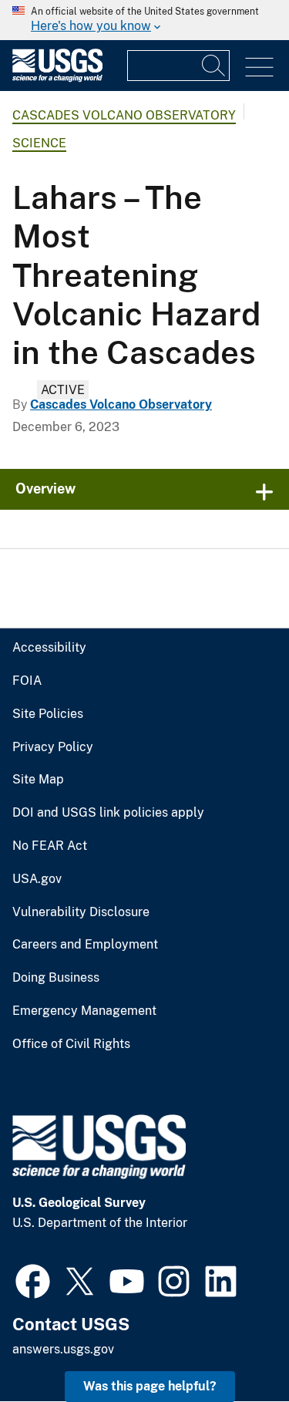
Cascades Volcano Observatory (124, 115)
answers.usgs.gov (63, 1349)
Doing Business (55, 978)
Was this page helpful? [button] (150, 1386)
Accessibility (49, 648)
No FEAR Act (49, 846)
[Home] (57, 78)
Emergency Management (84, 1011)
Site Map (38, 780)
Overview (45, 488)
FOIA (27, 681)
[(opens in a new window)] (32, 1279)
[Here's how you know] (144, 20)
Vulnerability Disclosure (81, 912)
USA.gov (37, 879)
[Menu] (259, 67)
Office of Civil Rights (71, 1044)
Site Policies (47, 714)
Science (39, 143)
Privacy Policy (52, 747)
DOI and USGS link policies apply (108, 813)
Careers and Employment (85, 945)
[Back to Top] (233, 1346)
